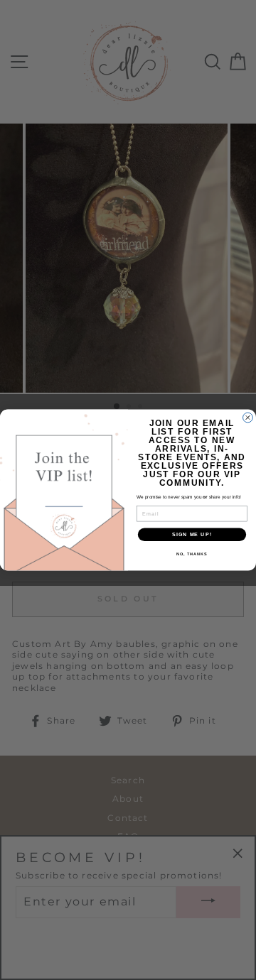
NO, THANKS (192, 554)
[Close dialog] (248, 418)
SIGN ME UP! (192, 535)
